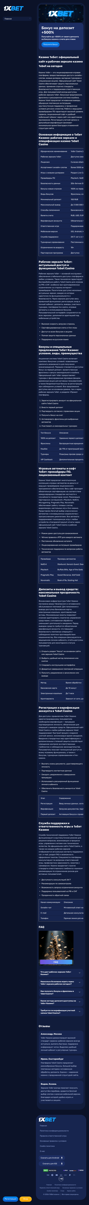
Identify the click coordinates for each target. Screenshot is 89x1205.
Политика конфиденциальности (54, 1131)
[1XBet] (14, 8)
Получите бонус (50, 44)
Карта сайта (71, 1191)
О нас (42, 1151)
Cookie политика (47, 1146)
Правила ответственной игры (53, 1136)
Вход (25, 1199)
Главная (8, 19)
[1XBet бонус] (61, 13)
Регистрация (10, 1199)
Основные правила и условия (53, 1141)
